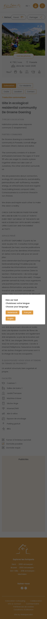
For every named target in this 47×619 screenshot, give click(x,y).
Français (27, 312)
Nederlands (12, 312)
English (11, 318)
